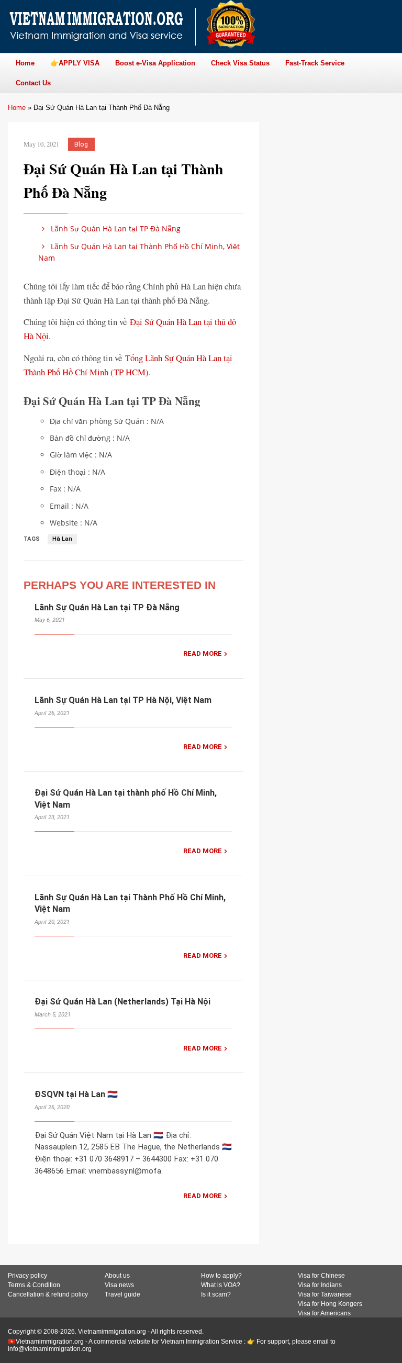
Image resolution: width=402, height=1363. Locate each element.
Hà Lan (62, 538)
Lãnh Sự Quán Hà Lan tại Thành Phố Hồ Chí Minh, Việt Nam (139, 252)
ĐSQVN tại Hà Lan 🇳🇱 (76, 1094)
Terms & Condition (34, 1285)
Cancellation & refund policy (48, 1294)
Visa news (119, 1285)
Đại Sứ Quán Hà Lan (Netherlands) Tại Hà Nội (122, 1002)
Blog (81, 144)
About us (117, 1275)
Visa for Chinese (321, 1275)
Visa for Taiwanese (325, 1294)
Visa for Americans (324, 1313)
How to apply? (221, 1275)
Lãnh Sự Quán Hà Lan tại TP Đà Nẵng (115, 228)
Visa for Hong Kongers (330, 1304)
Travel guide (122, 1294)
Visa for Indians (320, 1285)
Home (17, 107)
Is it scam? (216, 1294)
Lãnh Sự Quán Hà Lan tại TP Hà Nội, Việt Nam (123, 700)
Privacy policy (27, 1275)
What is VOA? (220, 1285)
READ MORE (202, 653)
